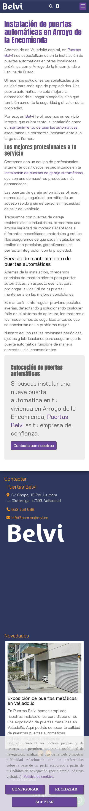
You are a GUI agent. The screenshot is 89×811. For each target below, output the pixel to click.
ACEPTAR (44, 802)
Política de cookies (38, 776)
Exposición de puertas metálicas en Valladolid (42, 701)
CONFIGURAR (25, 789)
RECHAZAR (66, 789)
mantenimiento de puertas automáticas (43, 127)
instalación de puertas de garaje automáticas (43, 172)
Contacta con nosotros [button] (34, 445)
